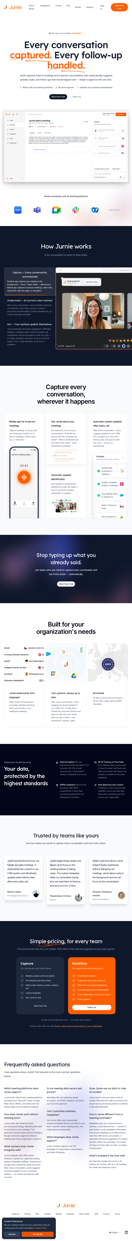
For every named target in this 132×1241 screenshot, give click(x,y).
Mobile (78, 7)
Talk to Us (76, 97)
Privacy (106, 1214)
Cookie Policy (40, 1228)
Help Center (84, 1214)
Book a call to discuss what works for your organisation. (78, 1026)
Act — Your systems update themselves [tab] (29, 324)
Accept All (37, 1234)
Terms (117, 1214)
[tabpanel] (92, 308)
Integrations (45, 6)
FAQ (68, 6)
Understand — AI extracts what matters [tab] (29, 300)
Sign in (102, 7)
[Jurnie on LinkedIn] (126, 1232)
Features (15, 1214)
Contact (47, 1214)
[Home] (13, 7)
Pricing (58, 6)
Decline (12, 1234)
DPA (96, 1214)
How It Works (31, 7)
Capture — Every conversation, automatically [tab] (30, 274)
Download (77, 33)
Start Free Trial (119, 7)
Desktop (89, 7)
